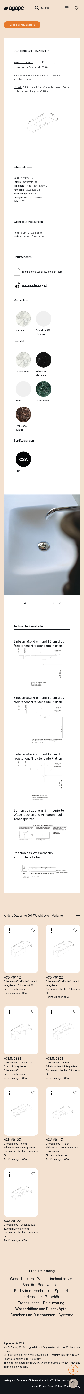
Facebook (22, 1380)
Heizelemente (30, 1297)
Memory (31, 193)
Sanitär (28, 1284)
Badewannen (49, 1284)
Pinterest (34, 1380)
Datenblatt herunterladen (22, 25)
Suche (44, 7)
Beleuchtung (54, 1303)
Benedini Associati (28, 67)
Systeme (65, 1315)
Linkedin (45, 1380)
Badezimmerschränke (33, 1291)
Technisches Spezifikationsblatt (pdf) (42, 272)
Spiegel (62, 1291)
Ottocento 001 (30, 182)
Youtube (56, 1380)
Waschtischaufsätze (55, 1278)
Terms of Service (13, 1366)
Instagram (10, 1380)
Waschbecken (23, 62)
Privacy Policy (68, 1362)
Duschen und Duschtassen (33, 1315)
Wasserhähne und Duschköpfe (41, 1309)
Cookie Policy (54, 1386)
